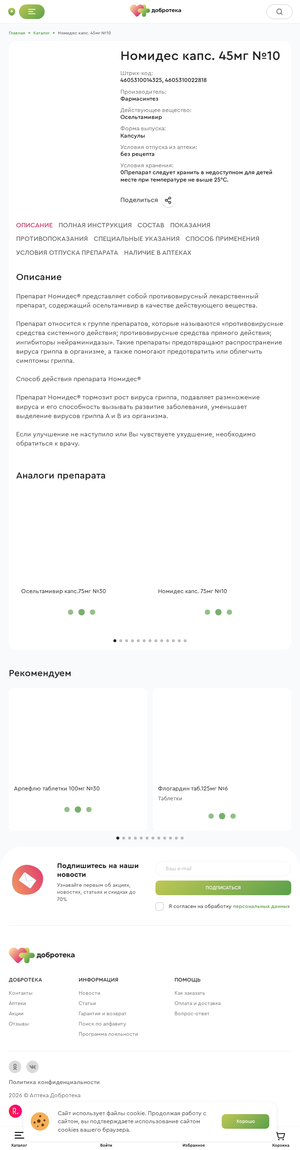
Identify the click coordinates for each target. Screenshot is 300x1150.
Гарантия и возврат (103, 1013)
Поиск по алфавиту (102, 1024)
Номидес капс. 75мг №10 (192, 591)
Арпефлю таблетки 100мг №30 (57, 789)
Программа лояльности (108, 1034)
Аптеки (17, 1003)
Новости (89, 993)
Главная (17, 33)
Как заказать (190, 993)
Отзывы (19, 1024)
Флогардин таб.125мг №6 (193, 789)
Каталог (41, 33)
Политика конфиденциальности (54, 1082)
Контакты (21, 993)
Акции (16, 1013)
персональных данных (261, 906)
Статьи (87, 1003)
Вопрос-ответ (192, 1013)
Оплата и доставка (198, 1003)
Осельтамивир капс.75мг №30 (63, 591)
